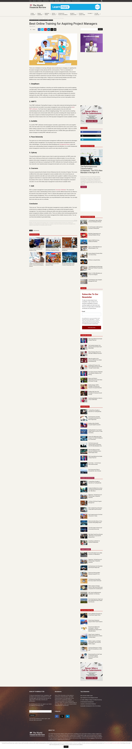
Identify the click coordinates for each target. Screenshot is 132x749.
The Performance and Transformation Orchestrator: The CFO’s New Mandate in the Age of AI (91, 170)
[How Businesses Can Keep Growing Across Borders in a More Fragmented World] (83, 418)
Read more (83, 186)
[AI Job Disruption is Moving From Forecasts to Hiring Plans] (83, 228)
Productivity (51, 20)
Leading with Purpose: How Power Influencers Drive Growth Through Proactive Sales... (95, 366)
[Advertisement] (90, 202)
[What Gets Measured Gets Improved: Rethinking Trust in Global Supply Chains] (83, 451)
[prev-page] (30, 269)
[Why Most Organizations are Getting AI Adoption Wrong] (83, 235)
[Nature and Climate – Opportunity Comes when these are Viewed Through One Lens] (83, 380)
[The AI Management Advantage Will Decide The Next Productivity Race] (83, 268)
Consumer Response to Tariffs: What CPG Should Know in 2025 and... (95, 649)
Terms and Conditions (76, 0)
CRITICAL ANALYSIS (54, 14)
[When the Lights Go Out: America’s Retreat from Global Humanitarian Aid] (83, 360)
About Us (34, 0)
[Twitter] (42, 29)
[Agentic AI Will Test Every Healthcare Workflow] (83, 241)
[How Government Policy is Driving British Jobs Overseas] (83, 471)
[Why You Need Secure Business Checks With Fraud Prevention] (83, 509)
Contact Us (62, 0)
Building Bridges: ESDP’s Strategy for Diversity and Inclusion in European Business (95, 386)
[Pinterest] (45, 29)
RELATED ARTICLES (34, 234)
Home (30, 0)
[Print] (55, 29)
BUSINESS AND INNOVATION (87, 478)
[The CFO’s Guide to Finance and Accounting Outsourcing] (83, 529)
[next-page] (32, 269)
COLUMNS (90, 13)
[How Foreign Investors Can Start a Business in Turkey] (53, 257)
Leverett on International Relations (88, 704)
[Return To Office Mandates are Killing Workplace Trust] (83, 248)
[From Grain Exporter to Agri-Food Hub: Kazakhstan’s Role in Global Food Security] (83, 600)
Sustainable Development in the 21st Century (90, 706)
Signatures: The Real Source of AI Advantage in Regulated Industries (95, 496)
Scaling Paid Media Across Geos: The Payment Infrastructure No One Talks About (95, 489)
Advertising (57, 0)
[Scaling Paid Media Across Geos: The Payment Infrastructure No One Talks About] (83, 489)
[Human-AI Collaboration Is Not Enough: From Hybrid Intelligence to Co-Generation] (83, 438)
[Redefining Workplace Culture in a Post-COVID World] (83, 400)
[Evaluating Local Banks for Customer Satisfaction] (83, 542)
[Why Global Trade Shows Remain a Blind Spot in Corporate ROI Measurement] (83, 536)
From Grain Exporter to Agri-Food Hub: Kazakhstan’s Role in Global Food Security (95, 600)
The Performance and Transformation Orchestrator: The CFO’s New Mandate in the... (95, 444)
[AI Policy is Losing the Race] (83, 261)
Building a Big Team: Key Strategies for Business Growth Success (95, 393)
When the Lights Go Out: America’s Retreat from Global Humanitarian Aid (95, 360)
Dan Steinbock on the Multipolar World (89, 697)
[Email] (51, 29)
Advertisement (36, 230)
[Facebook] (39, 29)
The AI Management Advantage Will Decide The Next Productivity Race (95, 268)
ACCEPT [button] (66, 746)
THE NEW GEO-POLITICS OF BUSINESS (63, 14)
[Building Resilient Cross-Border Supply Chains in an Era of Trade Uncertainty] (83, 431)
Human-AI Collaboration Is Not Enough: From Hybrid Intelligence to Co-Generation (95, 438)
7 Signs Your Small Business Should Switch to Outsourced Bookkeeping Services (36, 265)
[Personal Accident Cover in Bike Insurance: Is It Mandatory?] (83, 554)
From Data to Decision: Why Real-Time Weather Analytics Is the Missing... (95, 373)
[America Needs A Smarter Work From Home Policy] (83, 255)
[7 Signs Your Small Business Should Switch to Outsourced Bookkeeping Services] (36, 257)
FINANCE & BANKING (39, 14)
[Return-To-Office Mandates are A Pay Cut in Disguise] (83, 274)
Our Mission (39, 0)
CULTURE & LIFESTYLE (96, 14)
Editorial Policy (46, 0)
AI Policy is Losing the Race (94, 260)
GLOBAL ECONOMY (33, 14)
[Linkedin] (48, 29)
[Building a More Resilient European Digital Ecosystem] (83, 425)
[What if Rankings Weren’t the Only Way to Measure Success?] (83, 353)
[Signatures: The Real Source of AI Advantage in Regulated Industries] (53, 242)
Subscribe (52, 0)
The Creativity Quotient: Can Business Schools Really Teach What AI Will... (95, 347)
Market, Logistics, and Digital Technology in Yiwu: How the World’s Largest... (94, 642)
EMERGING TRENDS (47, 14)
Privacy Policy (68, 0)
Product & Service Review (44, 20)
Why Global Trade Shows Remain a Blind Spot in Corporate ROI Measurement (95, 536)
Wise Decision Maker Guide (86, 695)
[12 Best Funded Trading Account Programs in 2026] (36, 242)
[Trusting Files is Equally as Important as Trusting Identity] (83, 411)
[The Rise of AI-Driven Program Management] (69, 242)
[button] (102, 0)
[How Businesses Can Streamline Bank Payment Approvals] (83, 567)
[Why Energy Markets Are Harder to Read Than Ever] (83, 340)
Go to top (75, 220)
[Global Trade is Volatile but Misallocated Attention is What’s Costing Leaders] (83, 636)
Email (83, 311)
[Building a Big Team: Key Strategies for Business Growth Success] (83, 393)
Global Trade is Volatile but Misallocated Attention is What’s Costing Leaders (95, 636)
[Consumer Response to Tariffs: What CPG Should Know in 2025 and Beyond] (83, 649)
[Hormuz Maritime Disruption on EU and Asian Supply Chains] (83, 615)
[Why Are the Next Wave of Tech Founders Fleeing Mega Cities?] (69, 257)
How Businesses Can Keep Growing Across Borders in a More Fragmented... (94, 418)
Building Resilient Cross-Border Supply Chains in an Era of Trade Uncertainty (95, 431)
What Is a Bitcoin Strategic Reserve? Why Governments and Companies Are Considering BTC (95, 587)
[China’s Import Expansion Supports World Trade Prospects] (83, 622)
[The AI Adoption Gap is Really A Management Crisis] (83, 281)
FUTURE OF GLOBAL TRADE (82, 14)
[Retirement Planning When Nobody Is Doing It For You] (83, 574)
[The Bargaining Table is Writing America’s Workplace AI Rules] (83, 222)
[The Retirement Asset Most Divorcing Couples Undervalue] (83, 581)
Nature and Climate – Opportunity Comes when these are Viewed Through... (95, 380)
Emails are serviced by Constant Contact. (91, 323)
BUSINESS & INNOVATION (73, 14)
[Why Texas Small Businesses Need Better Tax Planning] (83, 594)
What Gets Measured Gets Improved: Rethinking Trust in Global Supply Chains (94, 451)
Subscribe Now (91, 327)
